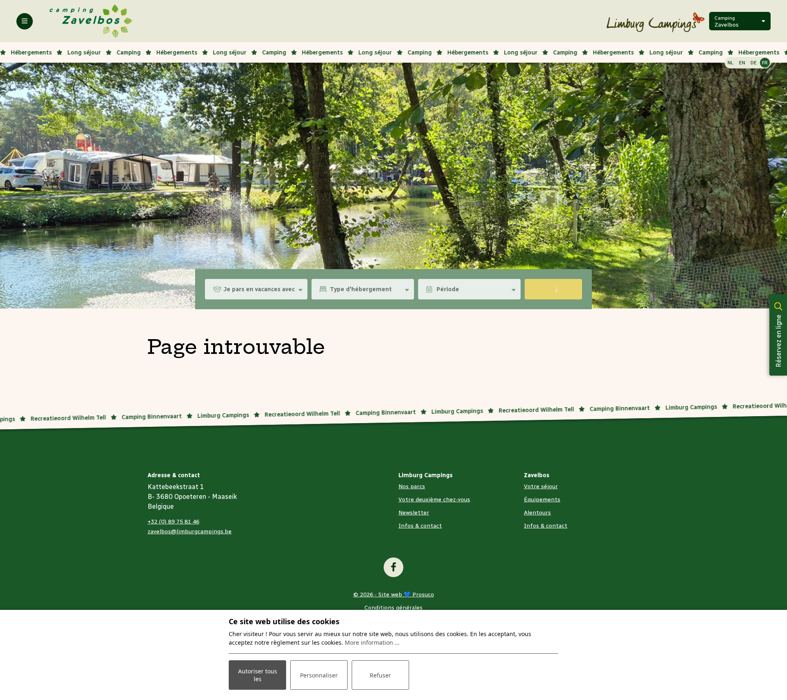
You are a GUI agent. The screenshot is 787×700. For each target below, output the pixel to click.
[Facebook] (393, 567)
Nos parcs (411, 486)
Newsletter (413, 512)
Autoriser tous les (257, 675)
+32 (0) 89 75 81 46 (173, 521)
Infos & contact (420, 525)
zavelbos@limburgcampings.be (190, 531)
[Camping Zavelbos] (91, 21)
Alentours (537, 512)
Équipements (542, 499)
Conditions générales (393, 607)
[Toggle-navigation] (24, 21)
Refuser (380, 675)
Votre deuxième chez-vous (434, 499)
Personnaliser (319, 675)
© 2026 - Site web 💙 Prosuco (393, 594)
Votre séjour (541, 486)
